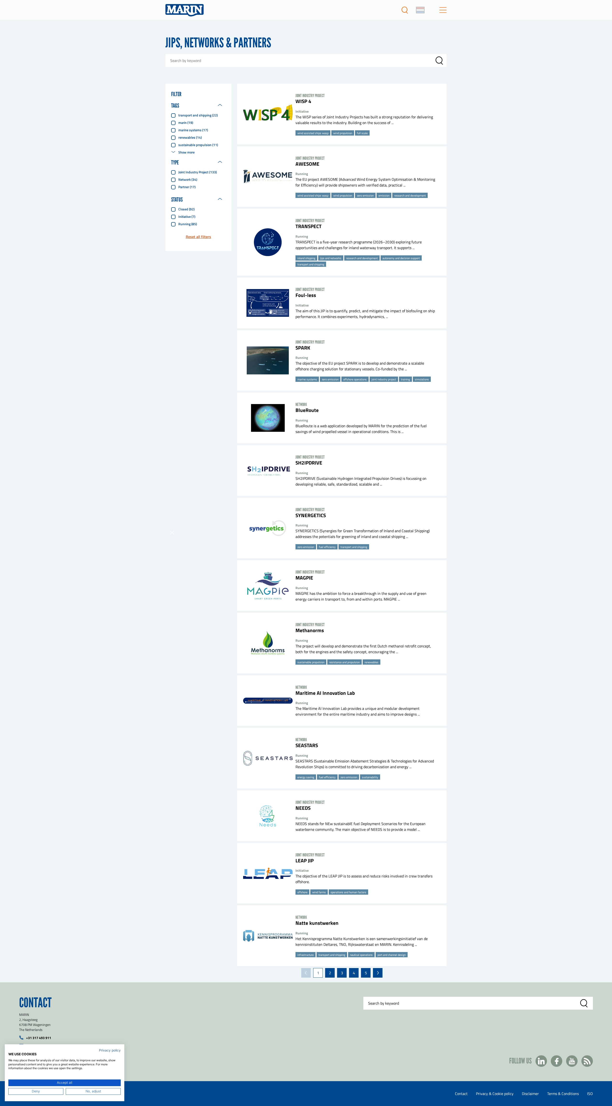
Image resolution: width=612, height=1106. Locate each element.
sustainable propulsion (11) (198, 144)
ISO (590, 1093)
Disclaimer (530, 1093)
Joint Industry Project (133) (197, 172)
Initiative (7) (186, 216)
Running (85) (187, 224)
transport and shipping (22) (198, 115)
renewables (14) (190, 137)
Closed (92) (186, 209)
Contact (461, 1093)
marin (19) (185, 122)
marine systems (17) (193, 130)
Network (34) (187, 179)
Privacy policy (110, 1050)
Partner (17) (187, 187)
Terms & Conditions (563, 1093)
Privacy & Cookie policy (495, 1093)
